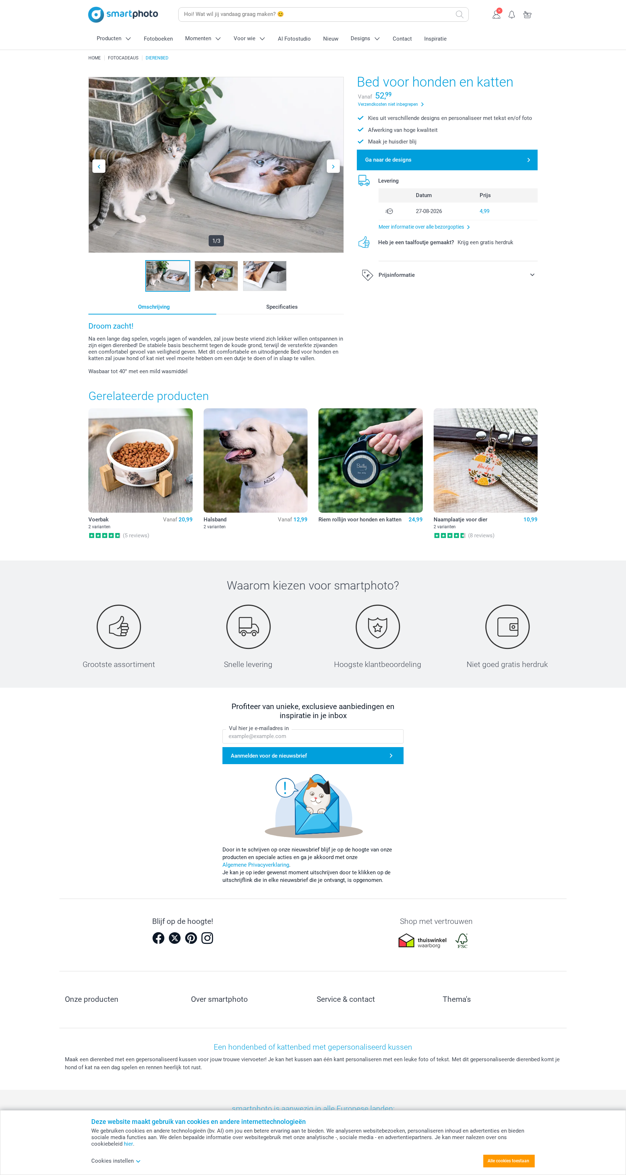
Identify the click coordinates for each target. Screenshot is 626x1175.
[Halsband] (256, 460)
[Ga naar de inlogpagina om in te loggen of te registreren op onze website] (496, 14)
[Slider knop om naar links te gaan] (98, 166)
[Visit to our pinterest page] (191, 938)
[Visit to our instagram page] (207, 938)
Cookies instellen (112, 1161)
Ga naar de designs (388, 160)
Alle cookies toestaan (508, 1160)
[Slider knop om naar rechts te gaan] (333, 166)
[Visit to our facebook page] (158, 938)
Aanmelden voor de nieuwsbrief (269, 756)
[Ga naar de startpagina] (123, 15)
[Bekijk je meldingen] (512, 14)
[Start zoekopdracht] (460, 14)
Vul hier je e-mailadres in (259, 728)
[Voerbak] (140, 460)
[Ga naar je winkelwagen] (527, 14)
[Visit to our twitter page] (174, 938)
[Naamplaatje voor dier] (486, 460)
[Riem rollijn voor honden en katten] (370, 460)
